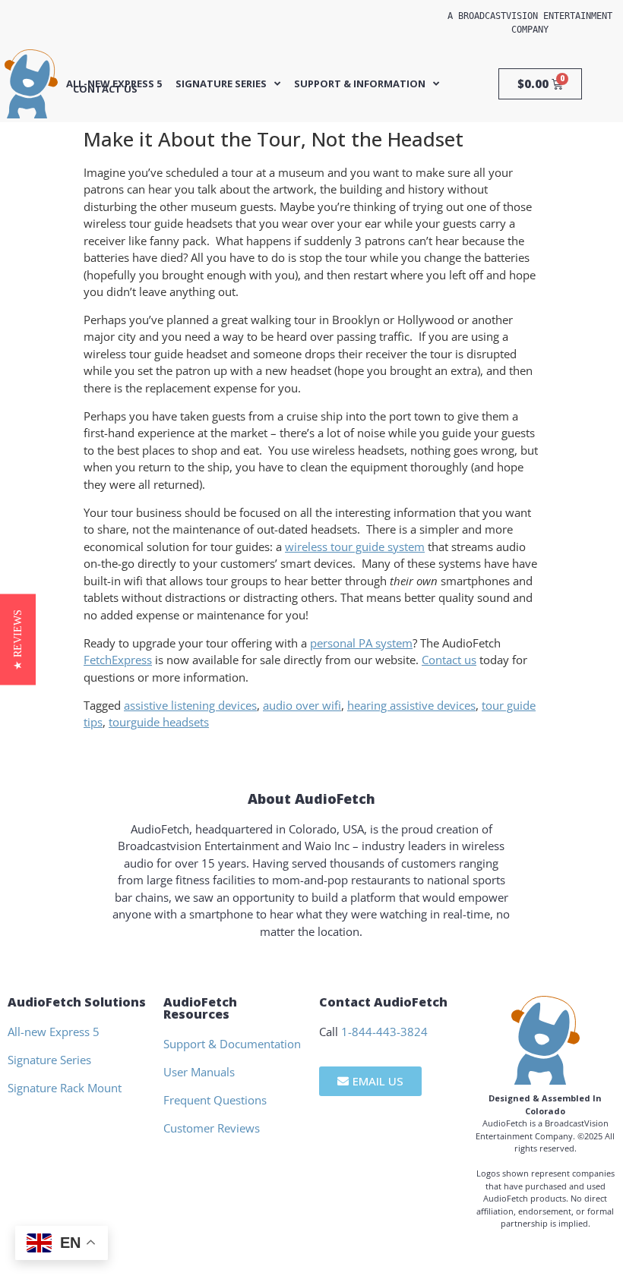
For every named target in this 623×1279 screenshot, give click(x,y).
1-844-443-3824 (384, 1031)
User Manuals (199, 1071)
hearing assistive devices (411, 705)
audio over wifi (302, 705)
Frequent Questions (215, 1099)
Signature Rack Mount (65, 1087)
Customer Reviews (211, 1128)
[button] (18, 639)
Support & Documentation (232, 1043)
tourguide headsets (159, 721)
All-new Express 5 (114, 84)
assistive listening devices (190, 705)
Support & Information (359, 84)
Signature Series (221, 84)
